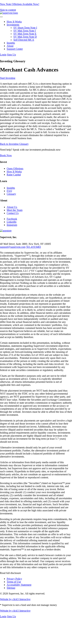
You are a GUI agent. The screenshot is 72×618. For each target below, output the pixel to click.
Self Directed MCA (23, 39)
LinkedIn (11, 221)
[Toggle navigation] (1, 16)
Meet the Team (14, 210)
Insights (11, 42)
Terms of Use (14, 581)
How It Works (14, 21)
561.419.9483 (33, 246)
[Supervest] (9, 12)
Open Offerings (15, 168)
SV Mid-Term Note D (25, 36)
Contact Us (13, 213)
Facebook (12, 218)
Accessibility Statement (19, 584)
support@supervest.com (12, 246)
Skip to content (8, 9)
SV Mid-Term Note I (24, 30)
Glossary (11, 193)
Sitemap (11, 587)
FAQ (9, 190)
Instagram (12, 224)
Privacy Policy (14, 578)
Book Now (6, 155)
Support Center (15, 48)
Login (3, 54)
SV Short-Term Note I (25, 27)
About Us (12, 207)
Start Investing (7, 78)
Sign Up (11, 54)
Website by (15, 599)
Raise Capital (14, 174)
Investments (13, 24)
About (10, 45)
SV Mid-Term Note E (25, 33)
